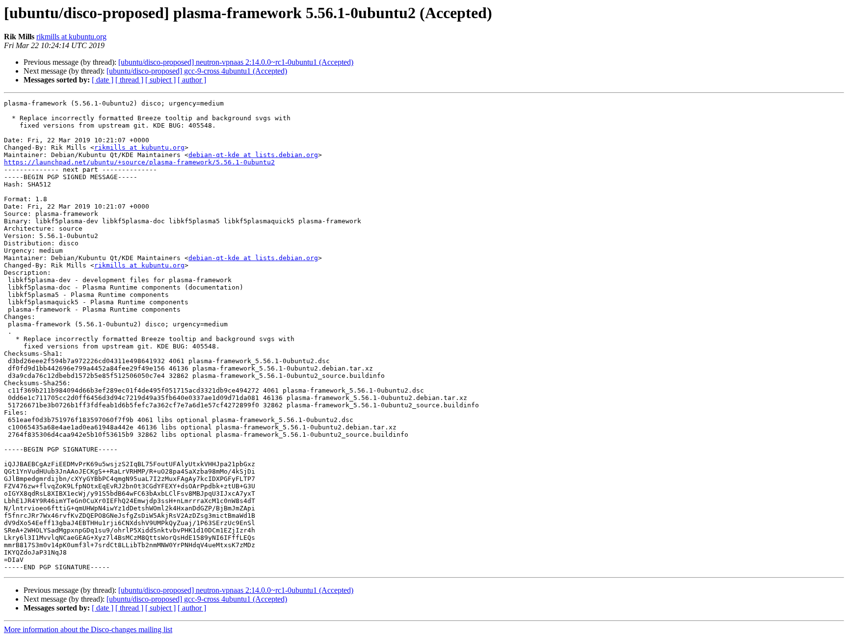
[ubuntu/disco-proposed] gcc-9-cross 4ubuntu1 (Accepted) (196, 71)
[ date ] (102, 80)
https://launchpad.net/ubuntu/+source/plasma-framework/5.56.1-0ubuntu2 (139, 162)
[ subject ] (160, 80)
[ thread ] (129, 80)
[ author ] (192, 80)
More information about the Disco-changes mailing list (88, 629)
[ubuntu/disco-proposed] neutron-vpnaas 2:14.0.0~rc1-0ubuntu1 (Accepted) (235, 62)
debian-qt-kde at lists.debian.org (253, 155)
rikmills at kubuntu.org (71, 36)
